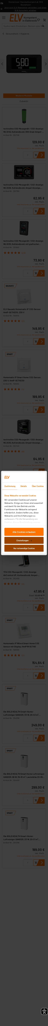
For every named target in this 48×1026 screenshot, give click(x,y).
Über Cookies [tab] (38, 486)
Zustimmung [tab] (9, 486)
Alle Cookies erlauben (24, 531)
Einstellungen (23, 540)
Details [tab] (24, 486)
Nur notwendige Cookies (24, 548)
